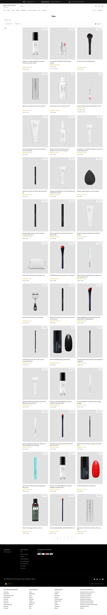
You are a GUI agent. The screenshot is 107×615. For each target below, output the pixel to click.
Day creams (6, 592)
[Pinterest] (97, 579)
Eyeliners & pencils (58, 599)
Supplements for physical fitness (86, 600)
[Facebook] (94, 579)
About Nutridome (7, 552)
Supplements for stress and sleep (87, 602)
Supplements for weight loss (86, 593)
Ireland (9, 583)
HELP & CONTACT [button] (24, 549)
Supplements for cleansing (85, 599)
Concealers (57, 606)
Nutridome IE (94, 583)
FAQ (21, 552)
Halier (30, 595)
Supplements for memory (85, 597)
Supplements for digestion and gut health (88, 604)
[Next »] (73, 537)
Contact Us (23, 568)
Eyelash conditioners (8, 604)
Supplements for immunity (85, 595)
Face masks (6, 608)
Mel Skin (31, 597)
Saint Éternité (32, 602)
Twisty (30, 606)
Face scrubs (6, 606)
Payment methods (24, 554)
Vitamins (82, 608)
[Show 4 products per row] (101, 24)
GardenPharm (32, 593)
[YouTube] (102, 579)
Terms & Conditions (25, 563)
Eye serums (6, 600)
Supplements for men (84, 606)
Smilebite (31, 604)
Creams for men (7, 597)
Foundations (57, 592)
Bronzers (56, 608)
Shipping (22, 556)
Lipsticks (56, 604)
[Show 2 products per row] (95, 24)
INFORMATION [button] (7, 549)
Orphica (31, 600)
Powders (56, 593)
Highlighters (57, 595)
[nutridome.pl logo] (9, 6)
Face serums (6, 602)
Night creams (6, 593)
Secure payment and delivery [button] (44, 549)
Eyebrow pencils (58, 600)
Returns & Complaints (25, 561)
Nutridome (6, 19)
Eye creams (6, 599)
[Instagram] (100, 579)
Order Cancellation (25, 559)
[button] (5, 10)
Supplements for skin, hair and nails (87, 592)
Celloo (30, 592)
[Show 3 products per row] (98, 24)
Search (101, 583)
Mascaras (56, 597)
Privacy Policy (23, 566)
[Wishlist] (99, 6)
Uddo (30, 608)
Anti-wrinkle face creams (9, 595)
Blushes (56, 602)
